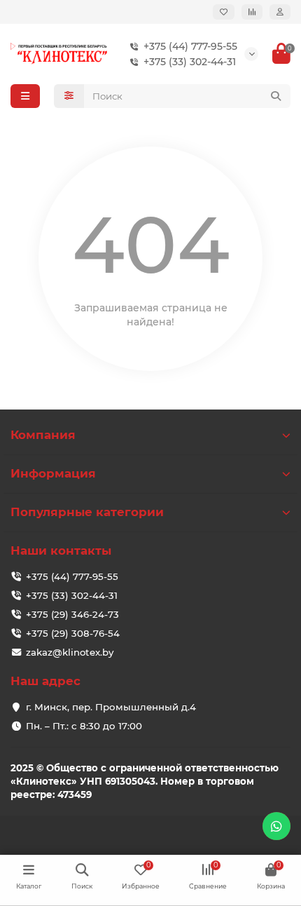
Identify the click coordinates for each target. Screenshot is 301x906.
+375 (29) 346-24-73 (72, 614)
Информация (53, 473)
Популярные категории (87, 512)
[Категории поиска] (69, 96)
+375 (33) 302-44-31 (190, 61)
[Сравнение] (251, 12)
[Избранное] (223, 12)
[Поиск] (276, 96)
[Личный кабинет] (280, 12)
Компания (43, 435)
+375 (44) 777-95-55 (190, 46)
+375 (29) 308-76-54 (73, 633)
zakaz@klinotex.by (69, 652)
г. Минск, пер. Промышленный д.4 (111, 706)
